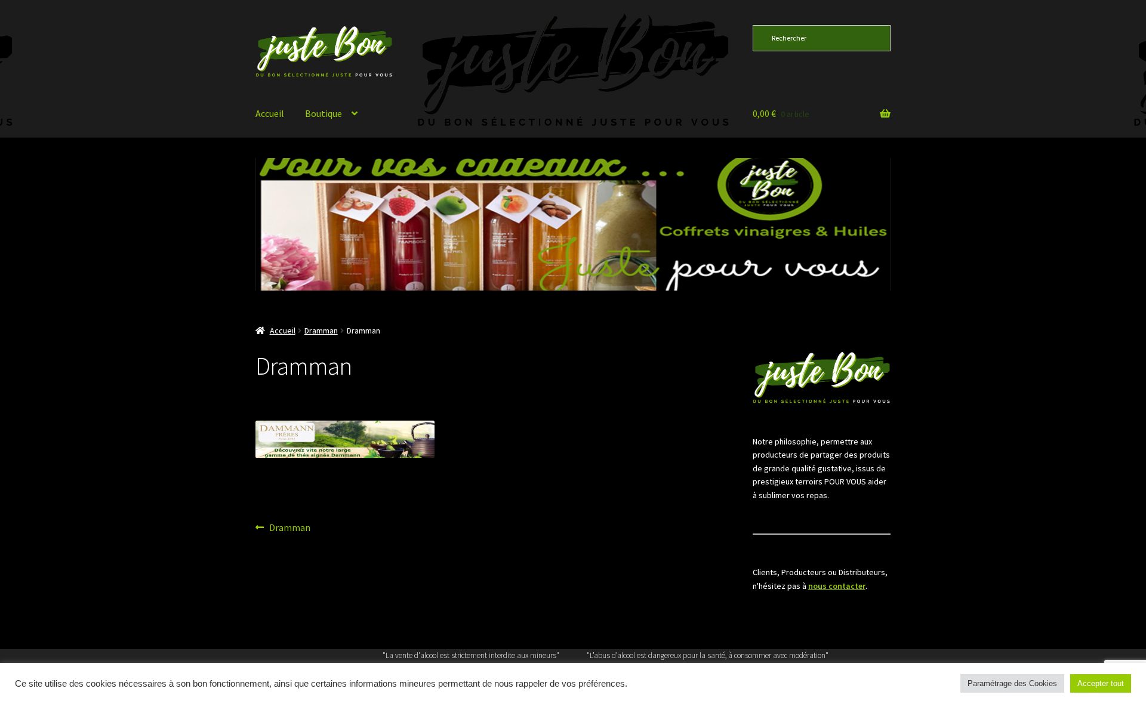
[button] (546, 224)
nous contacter (836, 586)
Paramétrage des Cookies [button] (1012, 683)
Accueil (269, 113)
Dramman (321, 330)
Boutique (323, 113)
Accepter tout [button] (1100, 683)
